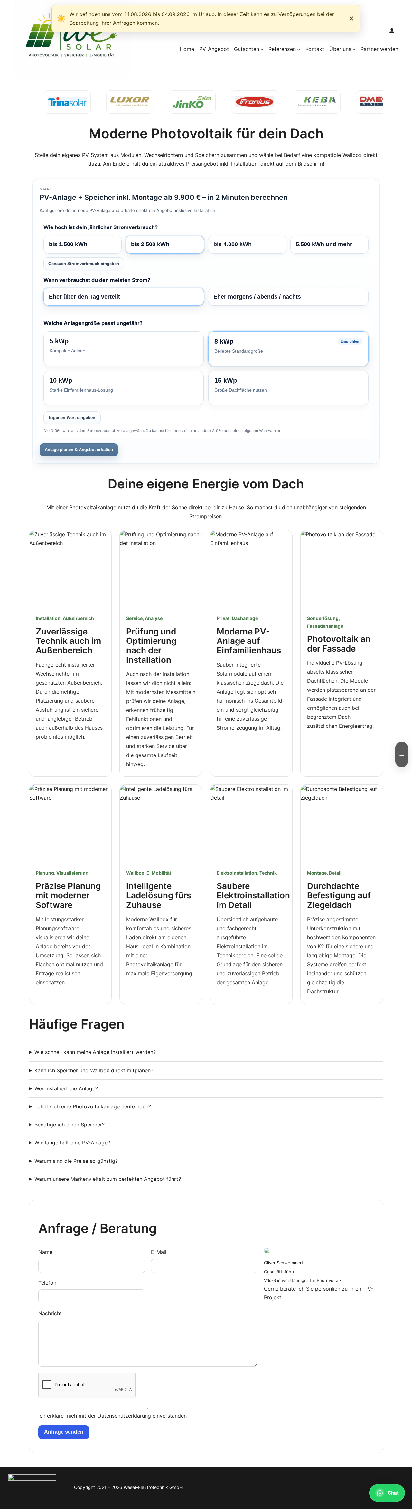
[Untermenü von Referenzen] (298, 49)
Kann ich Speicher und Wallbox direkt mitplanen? (93, 1070)
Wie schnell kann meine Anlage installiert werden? (95, 1052)
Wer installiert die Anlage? (66, 1088)
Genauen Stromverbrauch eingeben (83, 263)
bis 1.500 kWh (68, 244)
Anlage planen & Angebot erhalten (79, 449)
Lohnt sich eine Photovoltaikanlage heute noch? (92, 1106)
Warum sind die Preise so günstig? (76, 1161)
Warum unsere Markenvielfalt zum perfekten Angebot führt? (107, 1179)
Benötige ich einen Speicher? (69, 1124)
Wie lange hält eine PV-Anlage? (72, 1142)
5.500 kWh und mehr (324, 244)
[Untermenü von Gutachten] (262, 49)
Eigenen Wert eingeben (72, 417)
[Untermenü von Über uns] (354, 49)
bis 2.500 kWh (150, 244)
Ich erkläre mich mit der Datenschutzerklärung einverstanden (112, 1415)
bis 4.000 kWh (232, 244)
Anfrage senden (63, 1432)
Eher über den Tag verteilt (84, 296)
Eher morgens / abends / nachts (257, 296)
